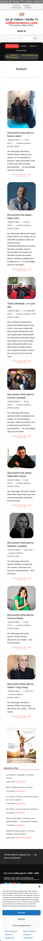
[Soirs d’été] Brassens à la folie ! (19, 787)
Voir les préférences (21, 926)
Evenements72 (21, 782)
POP (33, 314)
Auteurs (27, 143)
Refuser (21, 919)
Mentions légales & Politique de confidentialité (11, 934)
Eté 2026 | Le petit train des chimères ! (22, 809)
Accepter (21, 913)
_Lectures (19, 143)
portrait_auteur (13, 146)
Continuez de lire (22, 174)
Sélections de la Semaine (23, 838)
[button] (39, 886)
